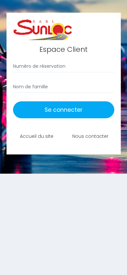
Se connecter (63, 110)
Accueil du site (36, 136)
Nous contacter (90, 136)
